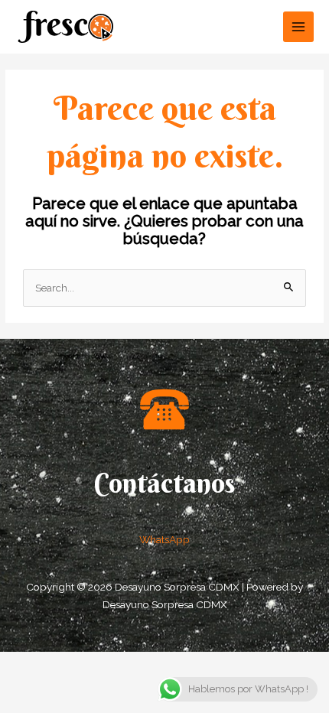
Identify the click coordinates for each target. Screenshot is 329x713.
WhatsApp (164, 539)
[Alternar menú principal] (298, 27)
